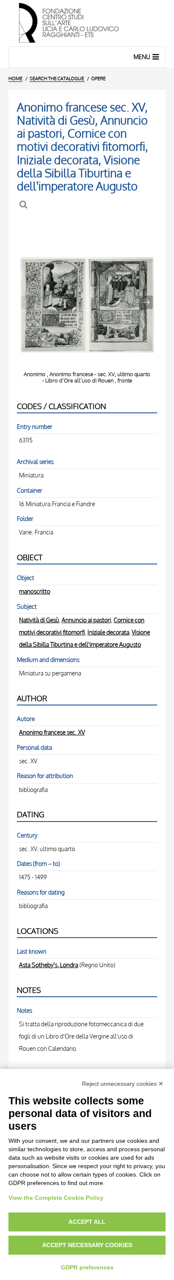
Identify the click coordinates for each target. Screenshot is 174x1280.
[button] (146, 302)
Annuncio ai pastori (86, 620)
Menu (141, 56)
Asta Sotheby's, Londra (48, 964)
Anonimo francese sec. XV (52, 732)
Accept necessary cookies (87, 1245)
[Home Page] (87, 23)
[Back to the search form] (24, 204)
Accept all (87, 1221)
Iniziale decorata (108, 632)
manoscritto (34, 591)
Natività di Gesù (39, 620)
